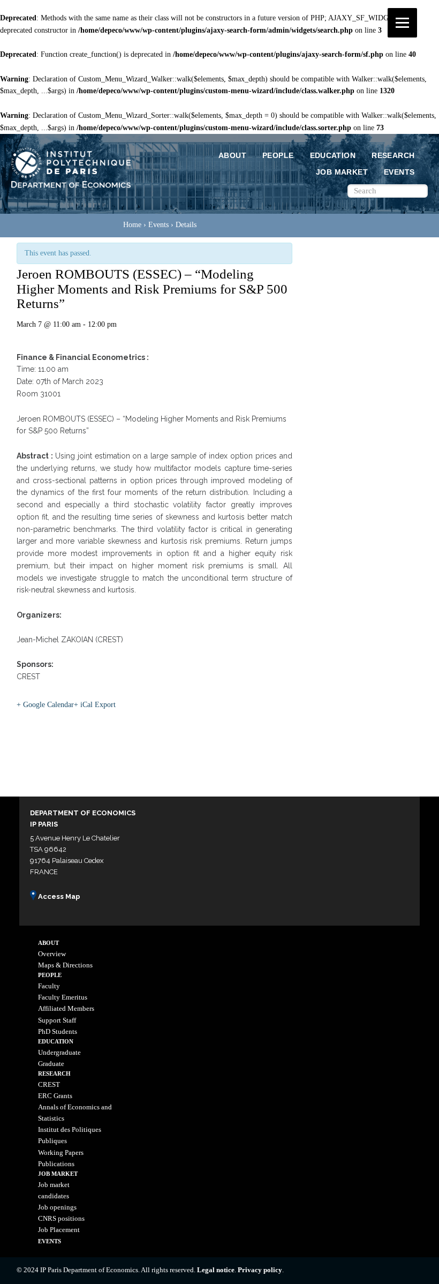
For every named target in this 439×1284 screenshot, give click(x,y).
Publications (56, 1164)
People (277, 155)
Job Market (342, 172)
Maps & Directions (65, 965)
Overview (52, 954)
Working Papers (61, 1152)
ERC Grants (55, 1096)
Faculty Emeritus (62, 997)
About (232, 155)
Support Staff (57, 1020)
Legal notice (215, 1270)
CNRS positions (61, 1218)
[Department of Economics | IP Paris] (71, 188)
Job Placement (59, 1230)
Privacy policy (260, 1270)
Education (333, 155)
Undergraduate (59, 1052)
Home (132, 225)
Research (393, 155)
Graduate (51, 1064)
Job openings (57, 1207)
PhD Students (57, 1031)
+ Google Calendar (45, 705)
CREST (49, 1084)
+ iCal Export (95, 705)
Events (399, 172)
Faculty (49, 986)
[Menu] (402, 22)
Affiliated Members (66, 1008)
